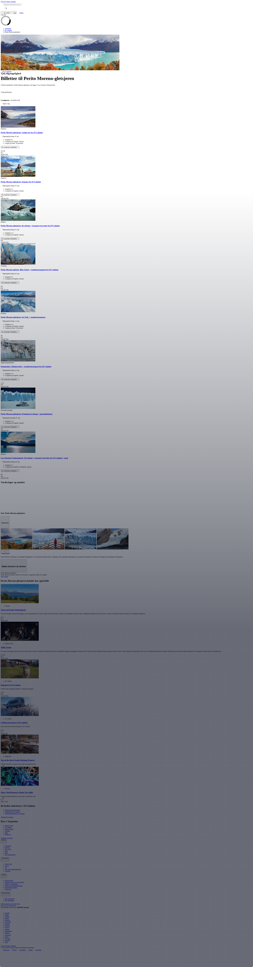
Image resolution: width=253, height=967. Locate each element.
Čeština (7, 916)
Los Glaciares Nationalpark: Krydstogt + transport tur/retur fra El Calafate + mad (34, 458)
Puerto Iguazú (9, 829)
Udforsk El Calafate (7, 817)
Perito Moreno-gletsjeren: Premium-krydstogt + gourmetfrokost (26, 414)
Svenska (7, 940)
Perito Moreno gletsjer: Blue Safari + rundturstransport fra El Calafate (29, 270)
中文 (6, 942)
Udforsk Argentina (7, 838)
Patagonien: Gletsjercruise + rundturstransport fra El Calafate (26, 366)
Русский (7, 938)
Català (7, 915)
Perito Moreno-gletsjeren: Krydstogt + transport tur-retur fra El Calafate (30, 226)
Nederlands (8, 931)
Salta (6, 833)
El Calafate (8, 827)
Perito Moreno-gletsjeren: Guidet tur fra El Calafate (22, 133)
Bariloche (8, 834)
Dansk (7, 918)
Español (7, 924)
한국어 (7, 927)
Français (7, 925)
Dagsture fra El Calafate (12, 812)
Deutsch (7, 920)
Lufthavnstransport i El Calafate (15, 813)
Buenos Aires (9, 825)
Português (8, 935)
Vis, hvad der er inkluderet (9, 147)
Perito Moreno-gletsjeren (12, 810)
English (7, 913)
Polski (7, 937)
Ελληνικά (8, 922)
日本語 (7, 933)
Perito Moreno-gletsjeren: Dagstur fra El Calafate (21, 182)
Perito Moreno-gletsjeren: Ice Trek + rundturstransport (23, 317)
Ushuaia (7, 831)
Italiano (7, 929)
